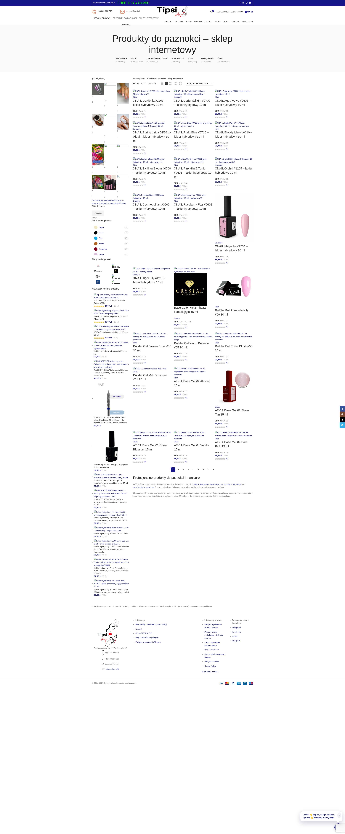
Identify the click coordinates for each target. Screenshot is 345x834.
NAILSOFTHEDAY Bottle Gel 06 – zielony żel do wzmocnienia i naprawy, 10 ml (110, 502)
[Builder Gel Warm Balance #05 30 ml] (193, 335)
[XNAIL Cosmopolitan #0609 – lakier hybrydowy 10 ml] (152, 196)
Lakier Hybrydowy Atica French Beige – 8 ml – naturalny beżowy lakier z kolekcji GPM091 (111, 570)
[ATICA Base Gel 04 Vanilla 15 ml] (193, 435)
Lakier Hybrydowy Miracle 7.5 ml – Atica (111, 533)
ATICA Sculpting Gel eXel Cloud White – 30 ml (111, 333)
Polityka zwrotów (211, 661)
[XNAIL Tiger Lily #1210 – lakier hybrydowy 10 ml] (152, 270)
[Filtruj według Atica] (102, 266)
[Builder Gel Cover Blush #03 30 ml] (234, 336)
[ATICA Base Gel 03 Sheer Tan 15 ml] (234, 386)
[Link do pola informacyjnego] (102, 12)
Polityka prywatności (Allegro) (148, 642)
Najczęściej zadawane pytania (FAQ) (151, 624)
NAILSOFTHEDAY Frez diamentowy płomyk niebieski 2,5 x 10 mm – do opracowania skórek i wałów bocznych (110, 420)
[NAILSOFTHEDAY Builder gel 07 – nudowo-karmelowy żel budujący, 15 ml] (111, 476)
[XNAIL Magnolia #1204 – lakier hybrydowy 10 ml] (234, 217)
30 (203, 470)
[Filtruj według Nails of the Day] (102, 276)
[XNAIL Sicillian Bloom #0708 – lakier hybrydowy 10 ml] (152, 160)
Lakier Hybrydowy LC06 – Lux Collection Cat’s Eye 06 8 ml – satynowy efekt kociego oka (111, 549)
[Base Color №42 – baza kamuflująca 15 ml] (193, 270)
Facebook (236, 632)
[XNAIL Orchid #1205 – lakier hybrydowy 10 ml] (234, 160)
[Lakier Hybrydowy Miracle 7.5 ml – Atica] (111, 529)
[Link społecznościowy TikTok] (246, 3)
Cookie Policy (210, 666)
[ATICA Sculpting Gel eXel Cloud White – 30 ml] (111, 328)
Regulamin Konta (211, 650)
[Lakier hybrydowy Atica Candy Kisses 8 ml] (111, 345)
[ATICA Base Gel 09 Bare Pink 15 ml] (234, 434)
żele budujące (226, 484)
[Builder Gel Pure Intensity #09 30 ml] (234, 286)
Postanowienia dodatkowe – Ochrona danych (213, 635)
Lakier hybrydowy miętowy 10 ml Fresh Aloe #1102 (111, 317)
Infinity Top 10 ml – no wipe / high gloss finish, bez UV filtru (111, 466)
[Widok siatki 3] (166, 83)
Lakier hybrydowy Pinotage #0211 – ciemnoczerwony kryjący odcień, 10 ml (110, 519)
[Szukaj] (207, 11)
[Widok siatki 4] (170, 83)
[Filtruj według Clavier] (102, 271)
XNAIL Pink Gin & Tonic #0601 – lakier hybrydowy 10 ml (192, 173)
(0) (144, 117)
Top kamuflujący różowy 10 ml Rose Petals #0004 (109, 301)
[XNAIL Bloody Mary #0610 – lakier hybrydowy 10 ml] (234, 124)
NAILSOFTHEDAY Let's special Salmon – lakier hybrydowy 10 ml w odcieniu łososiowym (111, 372)
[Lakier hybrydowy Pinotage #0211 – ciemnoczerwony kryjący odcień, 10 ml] (111, 513)
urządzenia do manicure (143, 487)
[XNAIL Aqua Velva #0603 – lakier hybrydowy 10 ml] (234, 92)
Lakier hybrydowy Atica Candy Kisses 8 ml (111, 352)
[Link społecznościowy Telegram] (250, 3)
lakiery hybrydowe (201, 484)
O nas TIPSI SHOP (143, 633)
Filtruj (98, 213)
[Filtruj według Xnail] (120, 282)
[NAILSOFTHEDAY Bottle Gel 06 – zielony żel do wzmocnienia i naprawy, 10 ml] (111, 493)
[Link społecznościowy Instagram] (243, 3)
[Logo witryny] (172, 12)
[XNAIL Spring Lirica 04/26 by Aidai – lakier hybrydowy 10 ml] (152, 124)
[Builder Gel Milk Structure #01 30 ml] (149, 368)
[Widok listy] (162, 83)
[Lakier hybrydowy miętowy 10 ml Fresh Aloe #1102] (111, 312)
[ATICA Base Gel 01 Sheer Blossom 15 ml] (152, 435)
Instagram (236, 627)
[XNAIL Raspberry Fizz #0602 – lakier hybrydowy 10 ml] (193, 196)
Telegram (236, 641)
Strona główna (139, 78)
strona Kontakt (112, 669)
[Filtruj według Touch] (102, 282)
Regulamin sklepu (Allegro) (147, 638)
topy (217, 484)
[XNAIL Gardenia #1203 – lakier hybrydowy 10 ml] (152, 92)
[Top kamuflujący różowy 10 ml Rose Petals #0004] (111, 296)
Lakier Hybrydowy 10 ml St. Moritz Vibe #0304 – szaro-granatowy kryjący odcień (111, 590)
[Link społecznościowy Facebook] (240, 3)
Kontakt (138, 629)
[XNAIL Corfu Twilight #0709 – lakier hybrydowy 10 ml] (193, 92)
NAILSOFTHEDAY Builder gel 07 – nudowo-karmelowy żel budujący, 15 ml (111, 481)
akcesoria (237, 484)
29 (198, 470)
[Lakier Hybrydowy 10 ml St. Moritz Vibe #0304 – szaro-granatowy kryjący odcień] (111, 583)
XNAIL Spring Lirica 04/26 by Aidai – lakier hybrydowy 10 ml (152, 137)
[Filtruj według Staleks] (120, 276)
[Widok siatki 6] (180, 83)
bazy (212, 484)
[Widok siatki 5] (175, 83)
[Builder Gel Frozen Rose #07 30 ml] (152, 336)
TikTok (235, 636)
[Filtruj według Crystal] (120, 271)
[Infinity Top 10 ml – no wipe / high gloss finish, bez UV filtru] (111, 446)
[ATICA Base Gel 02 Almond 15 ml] (193, 371)
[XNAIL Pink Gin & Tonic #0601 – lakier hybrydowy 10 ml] (193, 160)
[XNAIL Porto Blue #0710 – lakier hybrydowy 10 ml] (193, 124)
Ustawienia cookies (210, 672)
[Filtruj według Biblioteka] (120, 266)
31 (208, 470)
